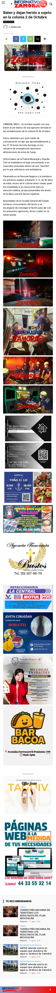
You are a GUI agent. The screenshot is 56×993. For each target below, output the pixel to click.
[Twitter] (23, 39)
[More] (45, 39)
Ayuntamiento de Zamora (30, 945)
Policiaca (8, 22)
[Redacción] (6, 27)
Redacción (16, 27)
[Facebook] (11, 4)
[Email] (37, 39)
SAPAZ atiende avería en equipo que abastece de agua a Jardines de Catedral (35, 951)
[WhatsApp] (30, 39)
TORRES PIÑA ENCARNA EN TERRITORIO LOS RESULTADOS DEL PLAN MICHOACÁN (35, 914)
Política (23, 907)
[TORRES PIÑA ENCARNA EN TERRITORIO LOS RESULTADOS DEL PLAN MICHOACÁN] (10, 911)
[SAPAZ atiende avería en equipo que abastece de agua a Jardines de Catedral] (10, 949)
